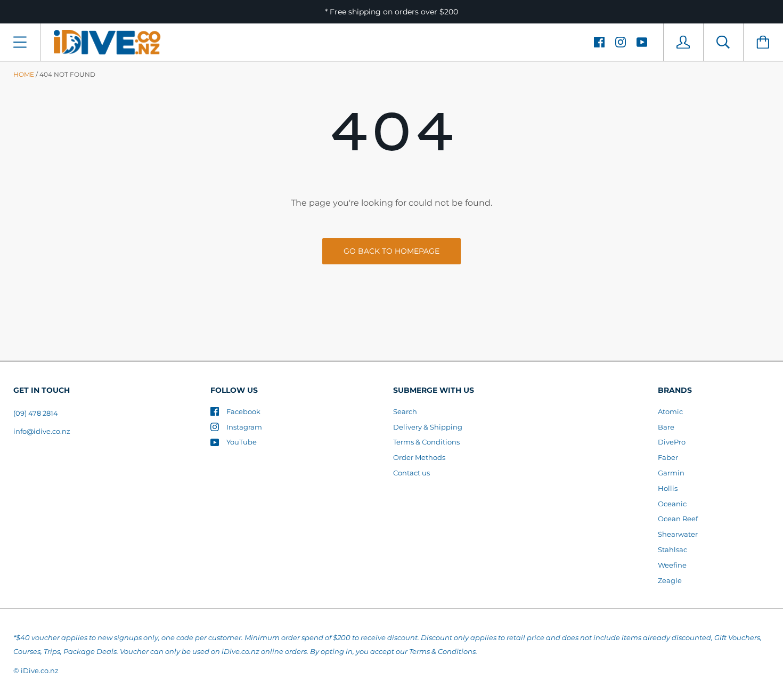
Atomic (670, 411)
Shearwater (678, 534)
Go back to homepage (391, 251)
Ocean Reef (678, 518)
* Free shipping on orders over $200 (391, 12)
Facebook (243, 411)
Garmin (671, 472)
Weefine (672, 565)
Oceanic (672, 503)
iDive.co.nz (40, 670)
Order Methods (419, 457)
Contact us (411, 472)
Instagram (244, 427)
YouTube (241, 442)
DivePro (672, 442)
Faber (668, 457)
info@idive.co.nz (41, 431)
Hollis (668, 488)
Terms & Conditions (426, 442)
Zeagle (670, 580)
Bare (666, 427)
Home (23, 74)
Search (405, 411)
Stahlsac (672, 549)
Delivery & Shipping (427, 427)
